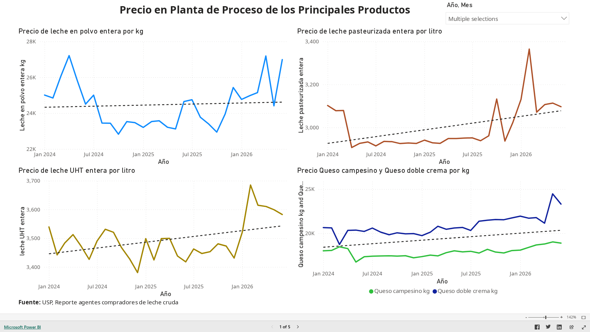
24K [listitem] (31, 113)
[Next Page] (298, 327)
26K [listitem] (31, 77)
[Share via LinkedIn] (559, 328)
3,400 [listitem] (312, 41)
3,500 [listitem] (33, 238)
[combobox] (507, 18)
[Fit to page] (582, 317)
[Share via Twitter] (548, 328)
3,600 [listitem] (33, 209)
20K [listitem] (310, 233)
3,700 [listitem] (33, 180)
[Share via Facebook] (537, 328)
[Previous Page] (272, 327)
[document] (279, 10)
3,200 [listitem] (312, 84)
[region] (294, 157)
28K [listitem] (31, 41)
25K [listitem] (310, 188)
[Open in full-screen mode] (583, 327)
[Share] (571, 327)
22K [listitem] (31, 148)
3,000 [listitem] (312, 127)
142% (571, 317)
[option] (400, 291)
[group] (279, 10)
